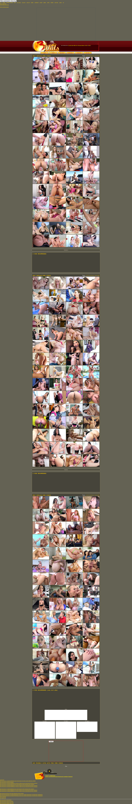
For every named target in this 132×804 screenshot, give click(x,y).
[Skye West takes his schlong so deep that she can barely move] (57, 571)
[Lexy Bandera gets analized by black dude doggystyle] (57, 339)
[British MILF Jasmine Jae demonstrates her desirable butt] (74, 559)
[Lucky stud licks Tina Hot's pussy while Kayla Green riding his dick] (40, 326)
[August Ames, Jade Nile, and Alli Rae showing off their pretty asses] (57, 170)
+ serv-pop (56, 2)
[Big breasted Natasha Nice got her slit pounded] (91, 390)
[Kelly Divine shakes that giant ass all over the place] (57, 584)
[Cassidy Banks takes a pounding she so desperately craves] (91, 364)
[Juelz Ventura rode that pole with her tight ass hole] (74, 673)
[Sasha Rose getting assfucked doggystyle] (74, 453)
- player (48, 2)
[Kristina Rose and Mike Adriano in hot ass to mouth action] (57, 145)
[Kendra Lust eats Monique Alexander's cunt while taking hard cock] (40, 301)
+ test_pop (23, 2)
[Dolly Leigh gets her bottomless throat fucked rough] (40, 466)
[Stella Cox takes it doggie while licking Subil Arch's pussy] (74, 546)
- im (63, 2)
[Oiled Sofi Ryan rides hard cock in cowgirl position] (40, 221)
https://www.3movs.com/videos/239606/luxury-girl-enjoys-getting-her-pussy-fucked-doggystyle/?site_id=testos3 (18, 786)
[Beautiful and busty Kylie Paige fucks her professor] (57, 377)
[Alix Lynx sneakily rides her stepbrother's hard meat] (57, 301)
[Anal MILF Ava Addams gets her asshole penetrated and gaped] (91, 571)
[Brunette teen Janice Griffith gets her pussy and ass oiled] (91, 221)
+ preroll (40, 2)
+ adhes (32, 2)
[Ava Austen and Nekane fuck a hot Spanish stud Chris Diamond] (74, 288)
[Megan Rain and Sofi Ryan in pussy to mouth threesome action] (57, 94)
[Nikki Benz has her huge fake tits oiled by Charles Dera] (57, 508)
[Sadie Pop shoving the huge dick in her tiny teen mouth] (57, 119)
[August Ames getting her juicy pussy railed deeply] (74, 622)
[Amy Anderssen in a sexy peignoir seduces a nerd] (91, 352)
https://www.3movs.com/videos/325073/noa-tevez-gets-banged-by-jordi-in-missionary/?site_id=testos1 (17, 784)
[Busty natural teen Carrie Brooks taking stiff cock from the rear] (74, 390)
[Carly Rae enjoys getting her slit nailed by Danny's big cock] (74, 326)
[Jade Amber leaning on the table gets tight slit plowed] (91, 635)
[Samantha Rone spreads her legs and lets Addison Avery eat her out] (40, 364)
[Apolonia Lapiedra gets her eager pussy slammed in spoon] (74, 635)
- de (0, 2)
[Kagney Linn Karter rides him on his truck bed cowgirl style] (74, 183)
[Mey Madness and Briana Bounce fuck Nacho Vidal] (91, 339)
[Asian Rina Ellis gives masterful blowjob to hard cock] (74, 94)
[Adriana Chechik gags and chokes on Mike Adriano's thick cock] (40, 647)
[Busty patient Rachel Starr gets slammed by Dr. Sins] (74, 119)
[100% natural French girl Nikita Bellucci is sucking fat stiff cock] (57, 81)
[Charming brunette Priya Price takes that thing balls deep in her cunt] (40, 145)
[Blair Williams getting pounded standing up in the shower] (40, 119)
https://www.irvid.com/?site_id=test (5, 793)
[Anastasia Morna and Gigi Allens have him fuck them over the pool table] (57, 246)
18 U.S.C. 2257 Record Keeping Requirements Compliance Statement (58, 776)
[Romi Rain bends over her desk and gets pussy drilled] (57, 326)
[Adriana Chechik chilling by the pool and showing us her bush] (40, 107)
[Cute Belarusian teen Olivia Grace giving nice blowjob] (57, 546)
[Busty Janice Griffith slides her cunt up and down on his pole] (91, 119)
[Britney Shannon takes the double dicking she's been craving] (40, 508)
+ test (15, 2)
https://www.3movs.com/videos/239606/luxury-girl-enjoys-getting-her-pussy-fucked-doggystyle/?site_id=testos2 (18, 785)
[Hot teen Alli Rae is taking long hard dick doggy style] (91, 533)
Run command (5, 1)
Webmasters (52, 775)
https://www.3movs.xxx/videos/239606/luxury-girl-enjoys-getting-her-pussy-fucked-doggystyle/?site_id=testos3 (18, 791)
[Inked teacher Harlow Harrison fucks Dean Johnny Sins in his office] (40, 390)
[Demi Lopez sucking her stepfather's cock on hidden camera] (91, 559)
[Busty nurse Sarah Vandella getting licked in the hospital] (40, 157)
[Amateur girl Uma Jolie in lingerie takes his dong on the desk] (91, 301)
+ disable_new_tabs (9, 2)
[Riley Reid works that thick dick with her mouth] (91, 584)
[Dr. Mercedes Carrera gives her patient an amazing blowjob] (91, 597)
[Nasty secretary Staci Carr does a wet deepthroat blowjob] (91, 546)
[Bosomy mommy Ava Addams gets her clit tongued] (40, 453)
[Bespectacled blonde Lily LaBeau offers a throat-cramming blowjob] (40, 533)
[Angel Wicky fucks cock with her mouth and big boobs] (91, 326)
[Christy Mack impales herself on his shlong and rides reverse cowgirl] (74, 584)
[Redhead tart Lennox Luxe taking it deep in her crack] (74, 246)
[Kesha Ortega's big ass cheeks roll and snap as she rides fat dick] (91, 246)
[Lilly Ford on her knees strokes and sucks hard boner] (57, 157)
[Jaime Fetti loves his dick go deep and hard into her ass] (40, 377)
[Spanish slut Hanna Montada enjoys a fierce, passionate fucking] (74, 571)
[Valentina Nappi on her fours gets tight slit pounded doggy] (40, 635)
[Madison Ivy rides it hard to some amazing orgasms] (74, 145)
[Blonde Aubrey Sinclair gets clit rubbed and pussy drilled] (74, 466)
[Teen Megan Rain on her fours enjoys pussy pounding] (57, 635)
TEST (89, 45)
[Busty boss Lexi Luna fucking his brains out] (57, 559)
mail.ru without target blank (4, 4)
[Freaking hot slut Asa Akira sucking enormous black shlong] (74, 352)
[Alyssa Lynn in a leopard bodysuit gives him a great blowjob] (57, 364)
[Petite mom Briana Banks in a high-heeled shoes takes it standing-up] (40, 415)
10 (98, 55)
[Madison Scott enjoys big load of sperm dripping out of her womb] (57, 221)
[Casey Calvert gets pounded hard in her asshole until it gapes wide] (91, 660)
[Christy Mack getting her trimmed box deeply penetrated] (57, 208)
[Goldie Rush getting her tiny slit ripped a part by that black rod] (91, 466)
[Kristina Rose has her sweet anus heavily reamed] (40, 170)
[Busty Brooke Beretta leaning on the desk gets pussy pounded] (40, 81)
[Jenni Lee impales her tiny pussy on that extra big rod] (91, 81)
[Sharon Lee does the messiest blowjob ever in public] (40, 132)
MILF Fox (75, 45)
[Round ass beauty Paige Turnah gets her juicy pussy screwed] (40, 246)
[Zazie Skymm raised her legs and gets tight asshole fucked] (57, 453)
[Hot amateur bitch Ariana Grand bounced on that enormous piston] (57, 183)
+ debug (44, 2)
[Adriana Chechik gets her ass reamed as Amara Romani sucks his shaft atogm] (74, 533)
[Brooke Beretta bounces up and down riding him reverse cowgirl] (40, 352)
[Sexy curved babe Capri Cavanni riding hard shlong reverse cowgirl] (74, 208)
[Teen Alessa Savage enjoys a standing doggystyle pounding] (91, 94)
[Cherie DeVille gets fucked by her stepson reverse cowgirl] (74, 339)
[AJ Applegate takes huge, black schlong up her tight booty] (74, 364)
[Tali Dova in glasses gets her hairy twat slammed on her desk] (57, 390)
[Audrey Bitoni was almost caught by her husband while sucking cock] (40, 339)
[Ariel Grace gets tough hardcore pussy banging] (91, 107)
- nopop (60, 2)
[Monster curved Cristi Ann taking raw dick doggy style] (40, 584)
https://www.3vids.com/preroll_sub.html (6, 801)
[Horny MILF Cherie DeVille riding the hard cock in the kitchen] (57, 597)
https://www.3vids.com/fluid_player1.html (6, 803)
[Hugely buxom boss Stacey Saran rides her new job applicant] (57, 428)
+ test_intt (28, 2)
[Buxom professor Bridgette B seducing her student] (57, 622)
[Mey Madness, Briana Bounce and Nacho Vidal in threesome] (91, 157)
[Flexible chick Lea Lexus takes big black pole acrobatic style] (74, 508)
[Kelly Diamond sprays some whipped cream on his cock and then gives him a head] (40, 597)
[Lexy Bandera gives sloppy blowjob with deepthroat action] (91, 622)
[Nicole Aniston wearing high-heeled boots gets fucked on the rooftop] (91, 673)
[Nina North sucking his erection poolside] (74, 157)
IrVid (86, 45)
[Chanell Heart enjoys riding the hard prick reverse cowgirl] (91, 453)
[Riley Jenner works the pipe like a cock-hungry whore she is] (57, 288)
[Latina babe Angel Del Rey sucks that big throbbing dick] (74, 660)
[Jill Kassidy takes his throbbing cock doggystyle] (91, 170)
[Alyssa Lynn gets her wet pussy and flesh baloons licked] (74, 609)
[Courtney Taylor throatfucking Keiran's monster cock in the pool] (40, 546)
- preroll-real (36, 2)
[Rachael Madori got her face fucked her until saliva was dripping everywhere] (57, 415)
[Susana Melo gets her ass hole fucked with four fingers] (57, 660)
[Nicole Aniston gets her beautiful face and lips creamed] (91, 132)
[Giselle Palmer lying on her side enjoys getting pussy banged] (40, 288)
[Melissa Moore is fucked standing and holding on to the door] (74, 132)
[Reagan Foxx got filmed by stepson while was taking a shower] (74, 81)
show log (13, 1)
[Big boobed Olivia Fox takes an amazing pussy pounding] (40, 559)
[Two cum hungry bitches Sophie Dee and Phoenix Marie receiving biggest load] (40, 94)
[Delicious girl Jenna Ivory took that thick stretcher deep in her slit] (57, 352)
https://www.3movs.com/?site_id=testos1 (7, 782)
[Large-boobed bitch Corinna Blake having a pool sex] (74, 377)
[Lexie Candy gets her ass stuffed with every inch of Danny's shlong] (91, 428)
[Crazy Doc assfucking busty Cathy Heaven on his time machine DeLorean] (91, 145)
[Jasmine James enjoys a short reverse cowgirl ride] (74, 428)
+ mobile (3, 2)
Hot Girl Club (70, 45)
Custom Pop (2, 779)
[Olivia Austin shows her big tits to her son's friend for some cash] (57, 609)
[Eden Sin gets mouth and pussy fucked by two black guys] (74, 107)
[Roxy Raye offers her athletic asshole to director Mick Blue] (57, 673)
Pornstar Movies (81, 45)
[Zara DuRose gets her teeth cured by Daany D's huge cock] (74, 301)
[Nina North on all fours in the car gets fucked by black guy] (40, 183)
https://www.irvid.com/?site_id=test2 (18, 793)
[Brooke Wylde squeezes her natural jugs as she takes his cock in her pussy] (40, 208)
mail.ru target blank (3, 3)
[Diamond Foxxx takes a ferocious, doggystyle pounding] (91, 647)
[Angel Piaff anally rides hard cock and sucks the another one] (74, 647)
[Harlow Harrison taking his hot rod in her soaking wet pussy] (74, 170)
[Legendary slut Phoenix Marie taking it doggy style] (74, 221)
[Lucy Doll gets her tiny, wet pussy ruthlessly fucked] (91, 288)
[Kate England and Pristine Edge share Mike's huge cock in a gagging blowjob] (74, 597)
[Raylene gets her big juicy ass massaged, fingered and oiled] (91, 208)
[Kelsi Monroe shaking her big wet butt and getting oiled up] (91, 377)
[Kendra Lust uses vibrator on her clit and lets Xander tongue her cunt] (40, 660)
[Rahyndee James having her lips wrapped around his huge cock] (91, 508)
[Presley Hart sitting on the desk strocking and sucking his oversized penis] (74, 415)
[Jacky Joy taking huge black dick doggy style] (40, 428)
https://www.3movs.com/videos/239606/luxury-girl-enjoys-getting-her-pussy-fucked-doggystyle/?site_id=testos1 (18, 783)
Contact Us (47, 775)
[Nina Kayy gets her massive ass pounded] (57, 533)
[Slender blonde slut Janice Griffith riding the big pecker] (40, 571)
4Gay (66, 766)
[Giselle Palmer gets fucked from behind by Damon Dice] (57, 647)
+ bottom (51, 2)
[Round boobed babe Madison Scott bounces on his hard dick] (40, 609)
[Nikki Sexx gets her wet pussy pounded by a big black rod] (57, 132)
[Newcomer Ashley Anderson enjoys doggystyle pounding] (57, 466)
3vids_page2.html (3, 796)
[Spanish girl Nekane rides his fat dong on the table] (40, 673)
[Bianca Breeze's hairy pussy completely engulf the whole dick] (91, 183)
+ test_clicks (19, 2)
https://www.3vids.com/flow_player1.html (6, 802)
